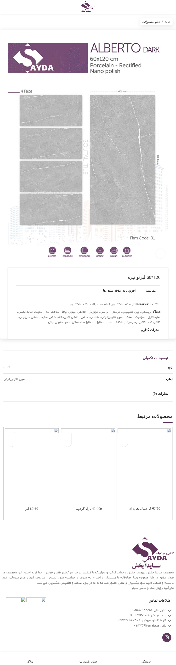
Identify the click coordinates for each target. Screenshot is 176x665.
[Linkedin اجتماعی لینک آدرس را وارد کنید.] (121, 330)
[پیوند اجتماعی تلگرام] (116, 330)
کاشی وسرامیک (136, 322)
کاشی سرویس (28, 317)
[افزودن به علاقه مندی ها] (124, 435)
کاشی (84, 317)
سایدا (38, 312)
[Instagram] (166, 637)
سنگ (129, 317)
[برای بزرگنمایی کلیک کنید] (160, 253)
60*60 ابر (31, 508)
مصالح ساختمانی (83, 322)
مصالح (101, 322)
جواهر (82, 312)
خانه (167, 22)
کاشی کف (154, 322)
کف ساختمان (79, 304)
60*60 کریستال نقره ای (144, 508)
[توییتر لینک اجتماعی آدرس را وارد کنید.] (132, 330)
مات (110, 322)
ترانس (104, 312)
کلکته (119, 322)
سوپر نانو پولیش (112, 317)
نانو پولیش (55, 322)
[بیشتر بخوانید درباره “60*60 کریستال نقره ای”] (124, 443)
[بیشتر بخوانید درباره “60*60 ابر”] (11, 443)
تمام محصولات (151, 22)
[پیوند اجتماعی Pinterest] (126, 330)
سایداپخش (25, 312)
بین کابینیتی (130, 312)
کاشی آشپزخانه (68, 317)
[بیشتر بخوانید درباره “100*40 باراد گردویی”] (67, 443)
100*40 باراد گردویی (88, 508)
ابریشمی (146, 312)
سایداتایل (154, 317)
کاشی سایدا (48, 317)
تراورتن (93, 312)
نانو (67, 322)
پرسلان (115, 312)
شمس (94, 317)
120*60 (155, 304)
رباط (64, 312)
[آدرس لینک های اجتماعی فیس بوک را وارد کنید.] (137, 330)
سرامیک (140, 317)
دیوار (72, 312)
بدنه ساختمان (121, 304)
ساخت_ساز (52, 312)
